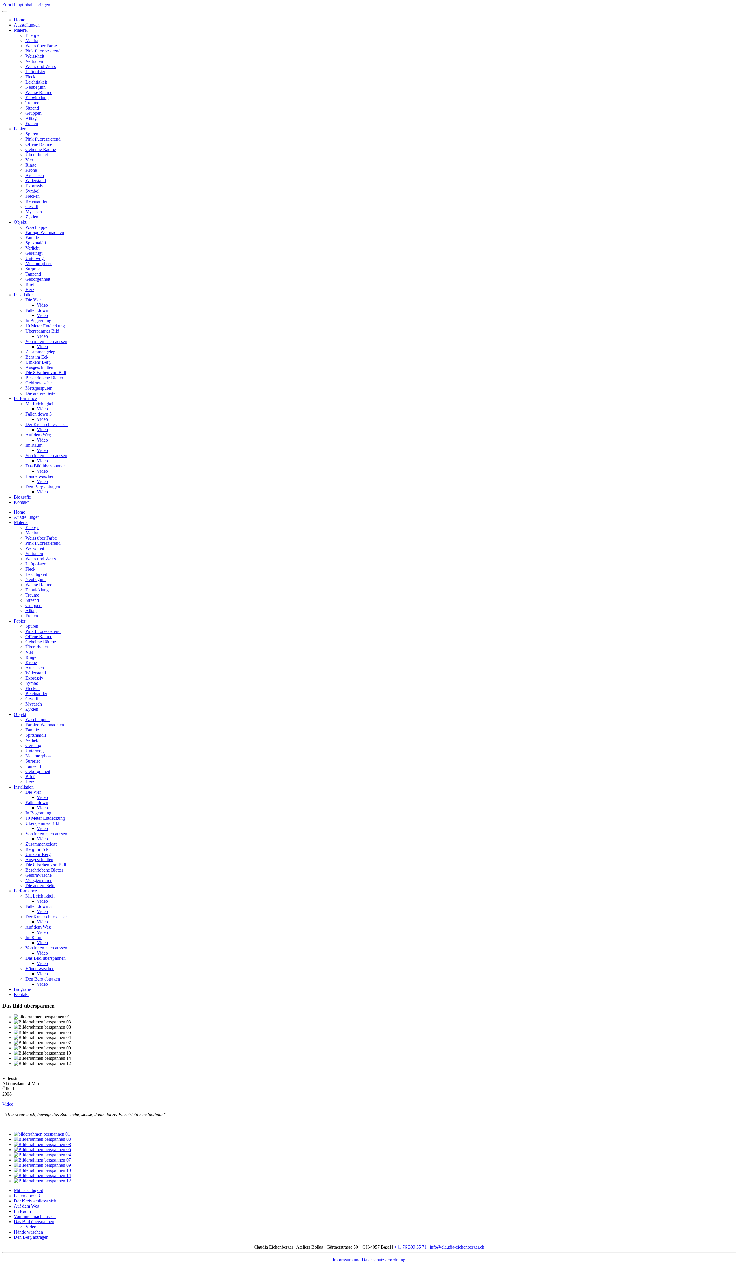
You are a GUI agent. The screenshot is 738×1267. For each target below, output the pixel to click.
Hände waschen (39, 476)
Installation (24, 294)
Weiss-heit (34, 56)
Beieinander (36, 201)
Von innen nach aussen (46, 341)
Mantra (31, 40)
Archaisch (34, 175)
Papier (19, 128)
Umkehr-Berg (38, 362)
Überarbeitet (36, 154)
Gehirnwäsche (38, 382)
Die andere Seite (40, 393)
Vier (29, 159)
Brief (30, 284)
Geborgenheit (37, 279)
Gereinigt (33, 253)
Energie (32, 35)
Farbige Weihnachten (44, 232)
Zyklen (31, 216)
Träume (32, 102)
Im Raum (33, 445)
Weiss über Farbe (41, 45)
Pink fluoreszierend (43, 50)
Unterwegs (35, 258)
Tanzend (33, 274)
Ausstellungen (27, 24)
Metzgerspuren (38, 388)
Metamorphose (38, 263)
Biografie (22, 497)
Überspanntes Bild (42, 331)
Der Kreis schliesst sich (46, 424)
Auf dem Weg (38, 434)
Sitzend (32, 107)
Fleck (30, 76)
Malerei (21, 30)
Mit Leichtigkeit (39, 403)
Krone (31, 170)
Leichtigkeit (36, 82)
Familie (32, 237)
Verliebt (32, 248)
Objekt (20, 222)
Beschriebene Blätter (44, 377)
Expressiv (34, 185)
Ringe (30, 165)
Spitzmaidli (35, 242)
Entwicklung (37, 97)
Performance (25, 398)
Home (19, 19)
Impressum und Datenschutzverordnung (369, 1259)
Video (42, 305)
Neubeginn (35, 87)
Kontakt (21, 502)
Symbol (32, 190)
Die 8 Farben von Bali (45, 372)
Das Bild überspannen (45, 465)
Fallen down (36, 310)
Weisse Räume (38, 92)
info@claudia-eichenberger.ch (457, 1247)
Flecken (32, 196)
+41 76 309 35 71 (410, 1247)
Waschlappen (37, 227)
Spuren (31, 133)
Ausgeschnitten (39, 367)
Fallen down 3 (38, 414)
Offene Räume (38, 144)
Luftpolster (35, 71)
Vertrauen (34, 61)
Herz (29, 289)
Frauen (31, 123)
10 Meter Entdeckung (45, 325)
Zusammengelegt (41, 351)
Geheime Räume (40, 149)
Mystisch (33, 211)
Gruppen (33, 113)
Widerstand (35, 180)
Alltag (31, 118)
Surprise (32, 268)
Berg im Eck (36, 357)
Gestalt (31, 206)
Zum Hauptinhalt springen (26, 4)
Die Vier (33, 299)
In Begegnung (38, 320)
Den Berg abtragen (42, 486)
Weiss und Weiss (40, 66)
